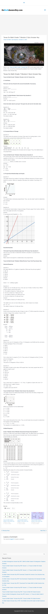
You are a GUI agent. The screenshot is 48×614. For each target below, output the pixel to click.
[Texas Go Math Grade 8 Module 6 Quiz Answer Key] (37, 515)
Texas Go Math (7, 39)
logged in (12, 539)
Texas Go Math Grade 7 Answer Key (18, 67)
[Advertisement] (24, 24)
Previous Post (5, 530)
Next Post (43, 530)
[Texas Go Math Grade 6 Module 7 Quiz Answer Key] (23, 515)
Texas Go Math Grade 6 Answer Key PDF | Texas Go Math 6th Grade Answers (21, 591)
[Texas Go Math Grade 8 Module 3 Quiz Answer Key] (9, 515)
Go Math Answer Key (28, 611)
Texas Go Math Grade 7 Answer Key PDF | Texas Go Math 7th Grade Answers (21, 598)
